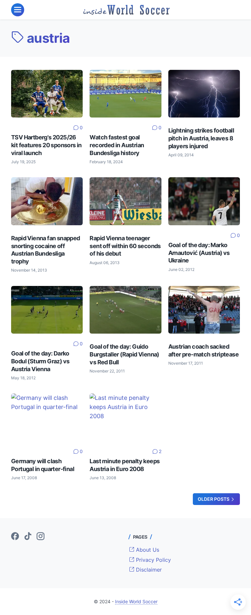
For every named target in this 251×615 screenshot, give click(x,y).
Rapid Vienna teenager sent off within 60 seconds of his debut (125, 246)
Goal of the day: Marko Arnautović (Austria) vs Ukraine (199, 253)
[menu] (17, 9)
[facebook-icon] (15, 536)
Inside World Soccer (136, 601)
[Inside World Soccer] (127, 9)
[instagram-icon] (40, 536)
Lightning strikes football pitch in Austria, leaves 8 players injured (201, 138)
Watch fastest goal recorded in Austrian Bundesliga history (117, 145)
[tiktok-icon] (28, 536)
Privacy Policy (152, 560)
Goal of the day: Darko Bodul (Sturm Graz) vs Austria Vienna (40, 361)
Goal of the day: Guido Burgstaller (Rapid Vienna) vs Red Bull (124, 354)
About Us (146, 549)
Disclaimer (148, 569)
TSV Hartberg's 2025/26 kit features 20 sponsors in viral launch (46, 145)
